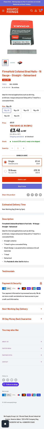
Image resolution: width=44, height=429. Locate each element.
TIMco (4, 84)
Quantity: (5, 148)
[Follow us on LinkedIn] (15, 379)
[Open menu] (3, 11)
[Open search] (31, 10)
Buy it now (22, 186)
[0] (40, 10)
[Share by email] (40, 194)
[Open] (5, 423)
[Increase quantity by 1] (23, 148)
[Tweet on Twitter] (36, 194)
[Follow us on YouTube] (11, 379)
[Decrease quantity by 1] (12, 148)
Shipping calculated (17, 137)
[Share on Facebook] (28, 194)
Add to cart (22, 179)
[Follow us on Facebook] (3, 379)
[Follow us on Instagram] (7, 379)
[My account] (36, 10)
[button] (22, 162)
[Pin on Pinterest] (32, 194)
